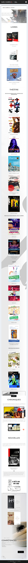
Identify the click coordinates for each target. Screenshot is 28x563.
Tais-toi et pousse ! (14, 213)
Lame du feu (14, 236)
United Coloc (14, 283)
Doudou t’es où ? (14, 389)
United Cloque (14, 322)
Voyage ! (14, 369)
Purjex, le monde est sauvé (14, 173)
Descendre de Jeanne (14, 134)
